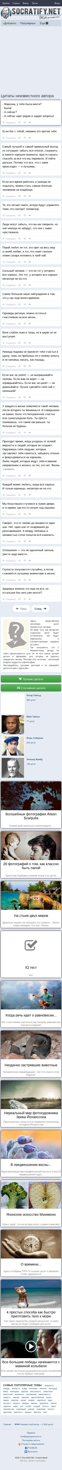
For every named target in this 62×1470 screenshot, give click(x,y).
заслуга (7, 1403)
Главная (7, 1424)
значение (41, 1408)
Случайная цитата (32, 688)
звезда (25, 1403)
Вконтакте (33, 1451)
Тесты (35, 3)
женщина (14, 1391)
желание (33, 1388)
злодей (36, 1406)
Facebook (32, 1447)
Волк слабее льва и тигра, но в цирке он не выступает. (29, 334)
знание (31, 1408)
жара (24, 1388)
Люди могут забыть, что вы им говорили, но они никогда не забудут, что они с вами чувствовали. (30, 228)
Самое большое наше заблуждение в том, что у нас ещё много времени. (28, 296)
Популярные (27, 23)
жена (5, 1391)
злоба (28, 1406)
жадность (49, 1385)
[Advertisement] (31, 60)
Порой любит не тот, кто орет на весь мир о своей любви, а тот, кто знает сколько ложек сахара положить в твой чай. (28, 251)
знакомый (21, 1408)
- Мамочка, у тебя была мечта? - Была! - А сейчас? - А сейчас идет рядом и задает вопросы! (28, 110)
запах (23, 1400)
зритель (37, 1412)
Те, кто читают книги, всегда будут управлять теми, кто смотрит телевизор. (30, 207)
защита (16, 1403)
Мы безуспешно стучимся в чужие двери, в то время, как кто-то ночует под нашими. (28, 505)
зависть (7, 1397)
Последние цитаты (31, 1440)
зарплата (41, 1400)
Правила (31, 1432)
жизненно (19, 1394)
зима (15, 1406)
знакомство (8, 1408)
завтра (16, 1397)
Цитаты (6, 3)
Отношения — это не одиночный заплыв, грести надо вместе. (28, 552)
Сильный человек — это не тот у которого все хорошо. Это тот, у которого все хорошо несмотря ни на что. (29, 274)
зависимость (44, 1394)
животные (8, 1394)
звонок (34, 1403)
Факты (26, 3)
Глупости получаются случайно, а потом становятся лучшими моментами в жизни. (28, 571)
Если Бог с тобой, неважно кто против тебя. (29, 131)
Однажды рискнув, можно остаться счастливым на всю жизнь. (24, 315)
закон (48, 1397)
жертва (24, 1391)
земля (53, 1403)
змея (53, 1406)
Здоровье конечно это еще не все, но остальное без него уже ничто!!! (25, 590)
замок (6, 1400)
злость (45, 1406)
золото (51, 1408)
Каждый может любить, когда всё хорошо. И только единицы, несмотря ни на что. (28, 486)
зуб (45, 1412)
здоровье (43, 1403)
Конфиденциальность (31, 1436)
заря (50, 1400)
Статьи (16, 3)
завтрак (25, 1397)
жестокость (35, 1391)
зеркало (7, 1406)
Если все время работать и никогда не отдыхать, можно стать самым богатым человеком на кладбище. (27, 185)
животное (47, 1391)
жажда (6, 1388)
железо (43, 1388)
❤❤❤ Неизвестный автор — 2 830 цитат (33, 1424)
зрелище (7, 1412)
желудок (53, 1388)
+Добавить (10, 23)
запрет (31, 1400)
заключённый (37, 1397)
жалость (16, 1388)
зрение (28, 1412)
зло (21, 1406)
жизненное (31, 1394)
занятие (14, 1400)
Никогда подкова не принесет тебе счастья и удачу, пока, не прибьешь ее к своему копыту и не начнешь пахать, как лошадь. (30, 355)
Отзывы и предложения (32, 1443)
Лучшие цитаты (32, 679)
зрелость (18, 1412)
